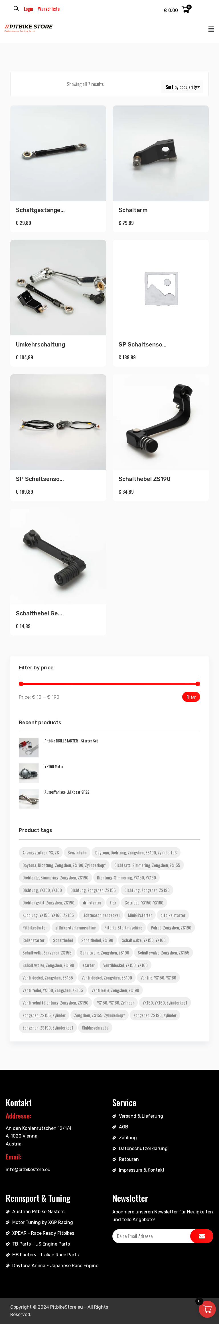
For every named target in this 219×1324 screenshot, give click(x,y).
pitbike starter (173, 915)
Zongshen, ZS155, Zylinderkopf (99, 1015)
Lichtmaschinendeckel (100, 915)
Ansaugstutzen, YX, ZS (41, 852)
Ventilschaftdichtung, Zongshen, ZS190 (55, 1002)
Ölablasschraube (95, 1027)
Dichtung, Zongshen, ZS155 (93, 890)
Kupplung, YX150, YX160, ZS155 (48, 915)
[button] (211, 29)
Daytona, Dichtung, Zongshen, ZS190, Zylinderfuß (136, 852)
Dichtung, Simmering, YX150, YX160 (126, 877)
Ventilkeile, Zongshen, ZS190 (115, 990)
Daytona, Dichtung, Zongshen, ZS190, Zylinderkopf (64, 865)
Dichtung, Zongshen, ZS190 (147, 890)
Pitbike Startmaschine (123, 927)
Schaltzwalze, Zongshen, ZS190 (48, 965)
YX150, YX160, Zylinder (115, 1002)
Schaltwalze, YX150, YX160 (144, 940)
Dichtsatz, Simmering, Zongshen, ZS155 (147, 865)
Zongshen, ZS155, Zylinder (44, 1015)
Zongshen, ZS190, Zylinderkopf (48, 1027)
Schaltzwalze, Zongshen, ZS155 (163, 952)
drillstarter (92, 902)
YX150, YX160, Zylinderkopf (165, 1002)
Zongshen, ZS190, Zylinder (155, 1015)
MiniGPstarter (140, 915)
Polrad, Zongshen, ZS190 (171, 927)
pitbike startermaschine (75, 927)
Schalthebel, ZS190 (97, 940)
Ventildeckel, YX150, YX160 (125, 965)
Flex (113, 902)
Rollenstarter (33, 940)
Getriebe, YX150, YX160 (144, 902)
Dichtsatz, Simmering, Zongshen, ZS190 (55, 877)
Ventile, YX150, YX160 (158, 977)
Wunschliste (49, 8)
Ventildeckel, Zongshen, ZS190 (107, 977)
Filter (191, 697)
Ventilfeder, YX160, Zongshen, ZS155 (53, 990)
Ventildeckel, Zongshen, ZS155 (48, 977)
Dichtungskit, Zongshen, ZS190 (48, 902)
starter (89, 965)
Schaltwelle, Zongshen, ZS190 (104, 952)
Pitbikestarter (35, 927)
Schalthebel (63, 940)
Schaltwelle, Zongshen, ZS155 (47, 952)
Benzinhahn (77, 852)
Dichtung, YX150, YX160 (42, 890)
